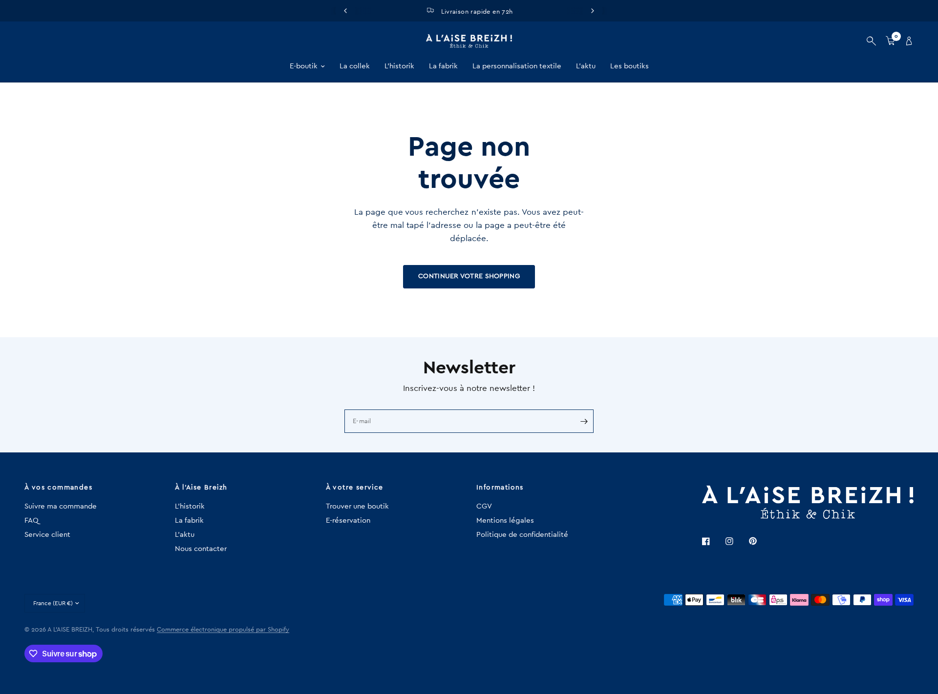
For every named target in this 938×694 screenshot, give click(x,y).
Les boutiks (629, 66)
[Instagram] (736, 541)
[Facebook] (713, 541)
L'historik (399, 66)
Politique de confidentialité (522, 534)
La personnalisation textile (516, 66)
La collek (355, 66)
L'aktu (586, 66)
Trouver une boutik (357, 506)
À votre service (355, 487)
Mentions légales (505, 520)
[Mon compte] (907, 41)
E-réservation (348, 520)
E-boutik (304, 66)
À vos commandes (58, 487)
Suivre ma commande (60, 506)
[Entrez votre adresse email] (584, 421)
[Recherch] (871, 41)
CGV (484, 506)
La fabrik (443, 66)
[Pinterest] (759, 540)
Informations (500, 487)
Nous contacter (201, 548)
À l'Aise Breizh (201, 487)
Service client (47, 534)
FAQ (31, 520)
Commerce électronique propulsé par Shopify (223, 629)
